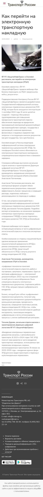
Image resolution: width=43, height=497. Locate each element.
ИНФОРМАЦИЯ (7, 397)
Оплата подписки (12, 436)
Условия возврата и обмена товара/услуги (22, 441)
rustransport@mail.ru (10, 419)
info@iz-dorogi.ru (14, 416)
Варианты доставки (13, 438)
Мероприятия (27, 39)
